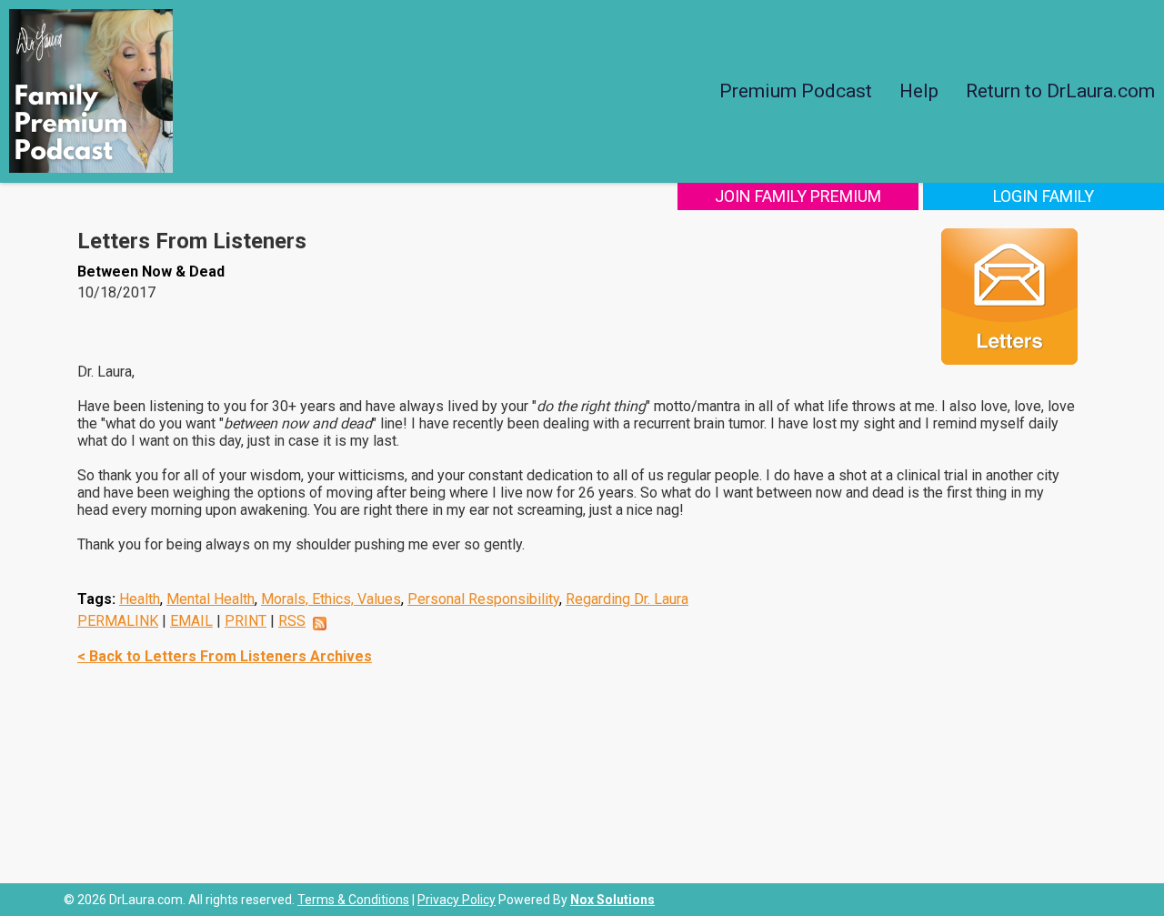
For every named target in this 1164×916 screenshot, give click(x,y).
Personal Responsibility (483, 599)
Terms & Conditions (353, 899)
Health (139, 599)
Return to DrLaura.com (1060, 91)
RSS (292, 620)
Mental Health (210, 599)
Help (918, 91)
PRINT (245, 620)
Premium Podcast (795, 91)
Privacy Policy (456, 899)
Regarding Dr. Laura (627, 599)
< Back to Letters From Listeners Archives (224, 656)
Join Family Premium (798, 196)
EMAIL (191, 620)
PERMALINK (117, 620)
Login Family (1043, 196)
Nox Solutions (612, 899)
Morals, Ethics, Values (331, 599)
